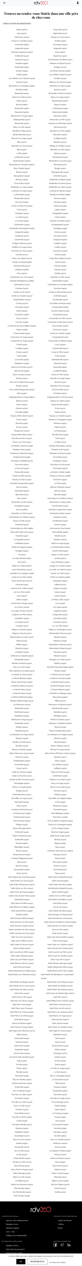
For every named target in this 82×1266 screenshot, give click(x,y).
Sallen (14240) (22, 1035)
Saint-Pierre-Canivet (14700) (60, 1005)
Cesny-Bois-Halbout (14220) (60, 258)
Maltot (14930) (21, 645)
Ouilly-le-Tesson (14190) (60, 772)
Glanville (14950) (60, 495)
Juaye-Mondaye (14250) (60, 562)
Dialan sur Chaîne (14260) (22, 566)
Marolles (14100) (60, 656)
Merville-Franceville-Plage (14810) (60, 667)
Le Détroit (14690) (60, 371)
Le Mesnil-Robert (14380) (60, 690)
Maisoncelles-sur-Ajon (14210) (22, 637)
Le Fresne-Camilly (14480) (60, 472)
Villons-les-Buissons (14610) (22, 1185)
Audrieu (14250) (22, 71)
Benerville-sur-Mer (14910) (60, 120)
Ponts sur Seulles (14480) (60, 577)
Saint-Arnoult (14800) (60, 881)
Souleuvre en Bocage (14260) (60, 123)
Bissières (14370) (60, 142)
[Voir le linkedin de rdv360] (69, 1245)
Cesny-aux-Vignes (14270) (22, 258)
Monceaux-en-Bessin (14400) (60, 705)
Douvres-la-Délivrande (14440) (22, 382)
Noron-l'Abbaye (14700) (60, 746)
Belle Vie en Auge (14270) (60, 836)
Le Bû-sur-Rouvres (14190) (21, 206)
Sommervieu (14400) (22, 1053)
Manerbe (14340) (21, 648)
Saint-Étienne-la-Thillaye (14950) (21, 907)
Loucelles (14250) (60, 618)
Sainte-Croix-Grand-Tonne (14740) (22, 896)
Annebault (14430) (22, 56)
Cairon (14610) (60, 217)
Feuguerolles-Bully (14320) (21, 435)
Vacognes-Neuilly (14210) (22, 1125)
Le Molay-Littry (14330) (60, 600)
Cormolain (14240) (22, 307)
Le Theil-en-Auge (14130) (60, 1068)
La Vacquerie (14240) (60, 1125)
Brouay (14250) (60, 198)
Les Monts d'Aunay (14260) (60, 71)
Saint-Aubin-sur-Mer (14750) (22, 888)
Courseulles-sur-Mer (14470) (60, 318)
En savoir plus (37, 1262)
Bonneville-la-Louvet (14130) (60, 161)
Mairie (60, 1228)
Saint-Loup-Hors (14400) (60, 960)
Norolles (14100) (22, 746)
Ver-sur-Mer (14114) (21, 1151)
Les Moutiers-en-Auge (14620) (22, 735)
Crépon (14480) (22, 330)
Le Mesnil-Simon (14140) (21, 693)
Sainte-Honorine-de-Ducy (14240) (22, 930)
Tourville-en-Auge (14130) (60, 1098)
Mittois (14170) (60, 701)
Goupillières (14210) (21, 506)
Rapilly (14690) (60, 843)
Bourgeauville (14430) (60, 172)
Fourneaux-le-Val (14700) (60, 465)
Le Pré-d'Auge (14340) (60, 828)
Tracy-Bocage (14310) (60, 1102)
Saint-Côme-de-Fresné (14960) (22, 892)
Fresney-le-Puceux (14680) (60, 476)
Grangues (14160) (60, 517)
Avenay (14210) (22, 82)
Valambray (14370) (22, 37)
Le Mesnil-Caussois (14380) (60, 678)
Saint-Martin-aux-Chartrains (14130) (22, 975)
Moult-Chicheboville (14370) (60, 731)
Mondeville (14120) (22, 708)
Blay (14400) (22, 150)
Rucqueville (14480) (21, 870)
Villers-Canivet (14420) (60, 1173)
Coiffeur (61, 1224)
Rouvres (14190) (22, 866)
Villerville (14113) (60, 1177)
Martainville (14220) (22, 660)
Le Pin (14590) (60, 802)
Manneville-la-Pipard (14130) (60, 648)
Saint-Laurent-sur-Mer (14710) (60, 952)
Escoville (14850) (21, 412)
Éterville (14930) (22, 423)
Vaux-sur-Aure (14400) (22, 1140)
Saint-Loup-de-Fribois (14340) (22, 960)
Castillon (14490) (60, 243)
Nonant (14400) (60, 742)
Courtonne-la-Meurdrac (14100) (60, 322)
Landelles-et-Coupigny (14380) (22, 573)
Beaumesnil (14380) (60, 112)
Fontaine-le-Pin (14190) (60, 450)
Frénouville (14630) (22, 472)
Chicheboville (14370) (22, 266)
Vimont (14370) (60, 1188)
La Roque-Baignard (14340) (22, 858)
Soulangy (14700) (60, 1053)
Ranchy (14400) (60, 840)
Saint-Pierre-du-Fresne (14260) (22, 1012)
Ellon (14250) (22, 393)
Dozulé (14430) (60, 382)
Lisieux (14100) (60, 592)
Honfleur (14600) (60, 540)
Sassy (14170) (60, 1042)
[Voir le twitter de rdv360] (62, 1245)
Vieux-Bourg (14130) (22, 1166)
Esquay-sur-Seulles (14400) (60, 416)
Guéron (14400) (60, 525)
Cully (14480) (22, 356)
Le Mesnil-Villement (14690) (22, 697)
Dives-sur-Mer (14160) (60, 375)
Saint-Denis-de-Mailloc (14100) (60, 900)
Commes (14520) (60, 288)
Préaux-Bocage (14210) (22, 828)
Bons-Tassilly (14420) (22, 168)
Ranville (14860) (22, 843)
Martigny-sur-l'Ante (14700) (60, 660)
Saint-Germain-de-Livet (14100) (60, 918)
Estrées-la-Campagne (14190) (60, 420)
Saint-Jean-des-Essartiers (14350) (60, 937)
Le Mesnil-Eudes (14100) (60, 682)
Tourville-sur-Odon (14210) (22, 1102)
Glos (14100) (22, 498)
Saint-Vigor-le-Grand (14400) (60, 1031)
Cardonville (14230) (21, 240)
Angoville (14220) (60, 48)
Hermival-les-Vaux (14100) (60, 528)
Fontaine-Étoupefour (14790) (60, 446)
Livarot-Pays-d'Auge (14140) (22, 603)
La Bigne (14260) (60, 138)
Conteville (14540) (60, 296)
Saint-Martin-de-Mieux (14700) (22, 990)
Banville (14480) (22, 90)
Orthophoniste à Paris (14, 1253)
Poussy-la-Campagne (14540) (60, 825)
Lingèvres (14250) (60, 588)
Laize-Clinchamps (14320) (22, 570)
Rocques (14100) (60, 855)
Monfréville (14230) (22, 712)
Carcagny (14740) (60, 236)
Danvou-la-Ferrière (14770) (21, 367)
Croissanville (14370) (60, 348)
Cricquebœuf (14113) (60, 337)
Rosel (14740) (60, 858)
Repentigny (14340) (21, 847)
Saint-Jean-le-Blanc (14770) (22, 941)
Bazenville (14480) (22, 108)
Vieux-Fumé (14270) (60, 1166)
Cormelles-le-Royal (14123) (60, 303)
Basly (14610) (22, 101)
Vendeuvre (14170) (60, 1143)
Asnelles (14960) (21, 63)
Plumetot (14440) (60, 810)
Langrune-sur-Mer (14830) (22, 577)
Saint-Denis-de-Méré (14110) (22, 903)
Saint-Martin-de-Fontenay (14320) (60, 982)
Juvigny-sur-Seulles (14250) (60, 566)
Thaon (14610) (21, 1068)
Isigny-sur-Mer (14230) (60, 555)
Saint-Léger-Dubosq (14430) (22, 956)
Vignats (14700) (60, 1170)
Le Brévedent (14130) (22, 195)
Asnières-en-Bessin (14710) (60, 63)
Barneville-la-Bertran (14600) (60, 93)
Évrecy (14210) (21, 427)
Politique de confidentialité (16, 1236)
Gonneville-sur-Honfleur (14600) (60, 498)
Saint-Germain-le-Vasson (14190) (60, 926)
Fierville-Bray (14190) (60, 435)
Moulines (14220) (21, 731)
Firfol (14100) (60, 438)
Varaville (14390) (60, 1128)
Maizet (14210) (21, 641)
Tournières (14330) (22, 1098)
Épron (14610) (22, 405)
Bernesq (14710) (60, 127)
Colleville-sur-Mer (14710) (60, 277)
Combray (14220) (22, 288)
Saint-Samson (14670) (60, 1020)
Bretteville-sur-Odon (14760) (60, 187)
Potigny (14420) (22, 825)
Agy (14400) (21, 33)
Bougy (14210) (60, 168)
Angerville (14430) (22, 48)
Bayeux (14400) (60, 105)
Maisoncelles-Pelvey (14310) (60, 633)
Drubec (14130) (22, 386)
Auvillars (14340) (60, 78)
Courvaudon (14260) (60, 326)
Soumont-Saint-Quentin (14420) (22, 1057)
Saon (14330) (60, 1038)
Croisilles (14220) (21, 348)
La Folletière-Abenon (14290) (22, 446)
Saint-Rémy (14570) (21, 1020)
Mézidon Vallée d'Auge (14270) (22, 701)
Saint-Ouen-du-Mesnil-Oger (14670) (60, 993)
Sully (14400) (22, 1061)
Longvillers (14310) (22, 618)
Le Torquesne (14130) (60, 1080)
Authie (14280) (21, 75)
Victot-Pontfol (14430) (21, 1158)
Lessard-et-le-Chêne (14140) (22, 588)
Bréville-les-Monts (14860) (60, 195)
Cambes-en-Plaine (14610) (60, 221)
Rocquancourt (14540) (22, 855)
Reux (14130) (60, 847)
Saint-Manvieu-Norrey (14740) (22, 963)
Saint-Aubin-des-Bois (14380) (60, 885)
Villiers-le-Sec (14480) (60, 1181)
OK (21, 1262)
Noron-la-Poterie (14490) (22, 750)
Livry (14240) (60, 603)
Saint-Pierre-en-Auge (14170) (60, 1016)
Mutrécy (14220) (60, 738)
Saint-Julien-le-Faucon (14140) (22, 945)
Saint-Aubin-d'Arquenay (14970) (21, 885)
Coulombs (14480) (22, 315)
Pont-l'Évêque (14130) (21, 821)
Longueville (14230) (60, 615)
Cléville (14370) (60, 273)
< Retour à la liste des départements (17, 23)
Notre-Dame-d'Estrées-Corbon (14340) (60, 753)
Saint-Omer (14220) (21, 993)
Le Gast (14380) (60, 483)
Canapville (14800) (22, 232)
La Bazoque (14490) (60, 108)
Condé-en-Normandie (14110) (60, 292)
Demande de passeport (15, 1249)
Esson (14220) (22, 420)
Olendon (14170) (60, 757)
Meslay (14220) (60, 671)
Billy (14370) (21, 142)
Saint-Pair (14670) (60, 997)
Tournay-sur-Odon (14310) (22, 1095)
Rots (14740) (22, 862)
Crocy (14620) (60, 345)
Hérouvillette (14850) (60, 532)
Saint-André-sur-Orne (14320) (21, 881)
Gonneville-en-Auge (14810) (60, 502)
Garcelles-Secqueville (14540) (22, 483)
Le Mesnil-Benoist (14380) (22, 678)
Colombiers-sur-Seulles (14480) (60, 285)
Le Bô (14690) (22, 153)
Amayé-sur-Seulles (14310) (21, 41)
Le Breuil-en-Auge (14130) (22, 191)
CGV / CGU (10, 1232)
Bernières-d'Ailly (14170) (22, 131)
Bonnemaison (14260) (21, 161)
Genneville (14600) (22, 491)
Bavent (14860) (22, 105)
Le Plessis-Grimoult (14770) (21, 810)
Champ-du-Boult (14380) (22, 262)
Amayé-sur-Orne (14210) (60, 37)
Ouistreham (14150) (60, 776)
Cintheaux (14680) (22, 270)
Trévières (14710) (21, 1110)
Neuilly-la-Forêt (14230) (22, 742)
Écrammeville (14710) (60, 390)
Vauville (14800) (60, 1136)
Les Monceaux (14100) (22, 705)
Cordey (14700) (22, 303)
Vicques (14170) (60, 1155)
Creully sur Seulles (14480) (60, 333)
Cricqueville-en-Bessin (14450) (60, 341)
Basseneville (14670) (60, 101)
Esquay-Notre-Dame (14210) (22, 416)
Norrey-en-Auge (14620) (60, 750)
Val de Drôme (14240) (60, 1046)
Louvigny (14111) (22, 626)
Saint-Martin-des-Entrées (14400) (60, 990)
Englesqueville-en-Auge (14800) (21, 397)
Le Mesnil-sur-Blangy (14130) (60, 693)
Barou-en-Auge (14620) (60, 97)
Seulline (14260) (22, 915)
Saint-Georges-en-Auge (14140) (60, 915)
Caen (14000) (22, 210)
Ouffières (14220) (60, 768)
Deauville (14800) (60, 367)
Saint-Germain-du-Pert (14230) (22, 922)
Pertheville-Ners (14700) (21, 795)
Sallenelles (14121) (60, 1035)
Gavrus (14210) (22, 487)
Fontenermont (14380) (21, 457)
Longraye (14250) (60, 611)
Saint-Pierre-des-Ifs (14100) (21, 1008)
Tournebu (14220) (60, 1095)
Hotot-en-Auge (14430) (60, 543)
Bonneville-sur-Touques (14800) (21, 165)
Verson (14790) (60, 1147)
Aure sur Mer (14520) (60, 930)
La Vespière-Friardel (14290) (60, 1151)
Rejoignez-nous (12, 1224)
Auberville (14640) (22, 67)
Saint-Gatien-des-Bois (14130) (60, 911)
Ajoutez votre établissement (17, 1221)
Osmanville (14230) (22, 765)
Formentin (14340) (60, 457)
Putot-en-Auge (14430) (60, 832)
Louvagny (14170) (22, 622)
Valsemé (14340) (21, 1128)
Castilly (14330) (60, 247)
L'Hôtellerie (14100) (22, 543)
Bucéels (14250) (60, 202)
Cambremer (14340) (22, 225)
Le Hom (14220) (60, 1072)
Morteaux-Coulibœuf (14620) (60, 723)
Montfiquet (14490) (22, 716)
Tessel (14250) (60, 1065)
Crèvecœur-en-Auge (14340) (21, 337)
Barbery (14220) (60, 90)
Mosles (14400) (22, 727)
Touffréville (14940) (22, 1087)
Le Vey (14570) (21, 1155)
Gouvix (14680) (22, 510)
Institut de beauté (65, 1221)
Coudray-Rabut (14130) (60, 311)
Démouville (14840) (21, 371)
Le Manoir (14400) (22, 652)
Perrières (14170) (60, 791)
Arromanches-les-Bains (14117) (60, 60)
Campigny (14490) (60, 228)
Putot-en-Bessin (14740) (21, 836)
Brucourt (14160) (21, 202)
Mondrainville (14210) (60, 708)
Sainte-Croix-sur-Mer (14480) (60, 896)
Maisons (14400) (60, 637)
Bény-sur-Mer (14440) (21, 127)
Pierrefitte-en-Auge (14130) (21, 798)
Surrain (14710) (60, 1061)
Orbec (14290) (60, 761)
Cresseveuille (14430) (22, 333)
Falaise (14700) (60, 427)
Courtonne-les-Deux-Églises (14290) (22, 326)
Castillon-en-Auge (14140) (22, 247)
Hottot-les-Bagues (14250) (22, 547)
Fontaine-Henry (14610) (22, 450)
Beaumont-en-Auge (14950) (22, 116)
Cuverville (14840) (22, 360)
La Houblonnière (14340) (60, 547)
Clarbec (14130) (60, 270)
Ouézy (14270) (21, 768)
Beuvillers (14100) (60, 135)
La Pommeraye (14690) (22, 813)
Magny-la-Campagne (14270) (60, 630)
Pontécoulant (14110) (22, 817)
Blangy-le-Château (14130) (60, 146)
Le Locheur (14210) (22, 607)
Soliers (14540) (60, 1050)
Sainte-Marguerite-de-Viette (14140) (22, 971)
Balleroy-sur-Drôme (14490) (60, 82)
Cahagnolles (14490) (60, 213)
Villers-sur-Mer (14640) (22, 1177)
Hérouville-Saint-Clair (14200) (21, 532)
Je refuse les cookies (57, 1262)
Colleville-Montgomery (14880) (22, 281)
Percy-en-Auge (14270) (60, 783)
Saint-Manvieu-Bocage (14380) (60, 963)
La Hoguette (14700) (22, 540)
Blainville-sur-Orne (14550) (22, 146)
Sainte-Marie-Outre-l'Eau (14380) (60, 971)
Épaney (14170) (22, 401)
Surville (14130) (22, 1065)
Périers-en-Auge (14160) (21, 787)
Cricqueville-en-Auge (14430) (21, 341)
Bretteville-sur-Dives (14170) (60, 183)
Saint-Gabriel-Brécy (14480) (22, 911)
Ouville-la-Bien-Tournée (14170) (22, 780)
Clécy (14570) (22, 273)
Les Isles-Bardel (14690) (21, 558)
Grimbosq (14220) (22, 525)
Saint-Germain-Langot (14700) (22, 926)
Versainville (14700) (21, 1147)
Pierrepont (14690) (22, 802)
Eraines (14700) (22, 408)
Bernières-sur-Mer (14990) (60, 131)
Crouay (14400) (22, 352)
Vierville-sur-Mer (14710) (21, 1162)
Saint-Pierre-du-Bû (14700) (60, 1008)
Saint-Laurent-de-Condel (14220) (60, 948)
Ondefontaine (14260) (22, 761)
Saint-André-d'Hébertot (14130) (60, 877)
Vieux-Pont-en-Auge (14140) (22, 1170)
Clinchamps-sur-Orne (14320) (21, 277)
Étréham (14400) (60, 423)
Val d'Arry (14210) (22, 757)
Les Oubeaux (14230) (60, 765)
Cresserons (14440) (60, 330)
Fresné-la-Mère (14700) (22, 476)
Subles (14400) (60, 1057)
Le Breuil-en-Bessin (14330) (60, 191)
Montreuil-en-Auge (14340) (21, 720)
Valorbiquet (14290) (21, 900)
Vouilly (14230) (60, 1192)
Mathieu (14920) (60, 663)
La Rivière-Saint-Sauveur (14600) (60, 851)
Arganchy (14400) (60, 56)
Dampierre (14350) (22, 363)
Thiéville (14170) (22, 1072)
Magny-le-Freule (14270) (21, 633)
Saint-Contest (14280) (60, 892)
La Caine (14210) (22, 217)
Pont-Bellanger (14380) (60, 813)
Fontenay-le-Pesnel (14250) (60, 453)
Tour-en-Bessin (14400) (22, 1091)
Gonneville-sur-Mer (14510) (21, 502)
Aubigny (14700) (60, 67)
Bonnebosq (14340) (60, 157)
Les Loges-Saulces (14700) (21, 611)
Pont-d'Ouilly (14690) (22, 1196)
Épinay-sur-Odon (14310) (60, 401)
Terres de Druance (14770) (22, 581)
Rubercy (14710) (60, 866)
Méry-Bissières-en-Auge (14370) (22, 671)
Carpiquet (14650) (60, 240)
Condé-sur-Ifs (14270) (21, 292)
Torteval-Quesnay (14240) (22, 1083)
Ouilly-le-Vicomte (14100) (22, 776)
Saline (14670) (60, 1110)
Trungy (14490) (60, 1117)
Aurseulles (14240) (60, 45)
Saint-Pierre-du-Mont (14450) (21, 1016)
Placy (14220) (22, 806)
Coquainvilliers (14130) (22, 300)
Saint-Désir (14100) (60, 903)
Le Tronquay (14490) (60, 1113)
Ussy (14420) (60, 1121)
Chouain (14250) (60, 266)
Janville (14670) (60, 558)
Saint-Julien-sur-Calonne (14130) (60, 945)
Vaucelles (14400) (60, 1132)
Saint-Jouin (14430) (60, 941)
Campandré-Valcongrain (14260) (22, 228)
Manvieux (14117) (60, 652)
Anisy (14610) (60, 52)
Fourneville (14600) (60, 468)
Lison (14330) (22, 596)
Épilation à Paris (12, 1246)
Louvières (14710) (60, 622)
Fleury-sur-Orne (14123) (22, 442)
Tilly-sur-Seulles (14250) (21, 1080)
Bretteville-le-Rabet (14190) (60, 180)
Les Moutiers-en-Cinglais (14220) (60, 735)
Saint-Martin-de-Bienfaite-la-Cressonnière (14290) (57, 976)
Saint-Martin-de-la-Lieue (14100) (21, 986)
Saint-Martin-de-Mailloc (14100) (60, 986)
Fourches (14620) (22, 465)
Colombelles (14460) (60, 281)
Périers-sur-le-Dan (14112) (60, 787)
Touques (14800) (60, 1087)
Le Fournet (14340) (22, 468)
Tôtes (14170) (60, 1083)
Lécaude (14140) (21, 585)
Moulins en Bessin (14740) (22, 663)
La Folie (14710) (60, 442)
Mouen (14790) (60, 727)
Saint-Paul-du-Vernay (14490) (21, 1001)
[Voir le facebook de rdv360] (55, 1245)
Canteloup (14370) (22, 236)
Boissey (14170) (60, 153)
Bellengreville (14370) (22, 120)
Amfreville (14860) (22, 45)
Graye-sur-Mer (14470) (22, 521)
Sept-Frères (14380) (21, 1046)
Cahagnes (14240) (22, 213)
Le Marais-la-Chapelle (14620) (22, 656)
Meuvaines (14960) (60, 697)
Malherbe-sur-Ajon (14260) (60, 86)
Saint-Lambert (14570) (22, 948)
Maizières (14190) (60, 641)
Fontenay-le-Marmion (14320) (21, 453)
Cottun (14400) (22, 311)
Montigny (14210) (60, 716)
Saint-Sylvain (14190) (60, 1023)
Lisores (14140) (60, 596)
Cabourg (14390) (60, 206)
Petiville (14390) (60, 795)
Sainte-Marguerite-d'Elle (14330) (60, 967)
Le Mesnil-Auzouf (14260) (60, 675)
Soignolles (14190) (22, 1050)
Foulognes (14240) (60, 461)
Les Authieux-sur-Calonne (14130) (22, 78)
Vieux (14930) (60, 1162)
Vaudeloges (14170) (21, 1136)
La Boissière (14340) (22, 157)
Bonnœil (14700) (60, 165)
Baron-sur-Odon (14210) (21, 97)
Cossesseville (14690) (60, 307)
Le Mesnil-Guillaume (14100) (22, 686)
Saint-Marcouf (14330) (22, 967)
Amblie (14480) (60, 41)
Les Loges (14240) (60, 607)
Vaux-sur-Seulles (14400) (60, 1140)
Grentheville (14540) (60, 521)
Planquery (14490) (60, 806)
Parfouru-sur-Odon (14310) (60, 780)
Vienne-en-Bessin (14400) (60, 1158)
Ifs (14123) (22, 555)
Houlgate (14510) (21, 551)
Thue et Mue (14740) (22, 183)
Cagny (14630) (60, 210)
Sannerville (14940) (22, 1038)
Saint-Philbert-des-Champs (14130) (60, 1001)
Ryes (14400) (60, 873)
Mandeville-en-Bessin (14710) (60, 645)
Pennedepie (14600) (22, 783)
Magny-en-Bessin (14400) (22, 630)
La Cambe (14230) (22, 221)
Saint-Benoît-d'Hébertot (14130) (60, 888)
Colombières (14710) (22, 285)
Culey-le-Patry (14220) (60, 352)
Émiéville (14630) (60, 393)
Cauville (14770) (22, 255)
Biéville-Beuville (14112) (22, 135)
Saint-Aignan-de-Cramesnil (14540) (22, 877)
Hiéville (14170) (60, 536)
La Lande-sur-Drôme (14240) (60, 570)
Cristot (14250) (21, 345)
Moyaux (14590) (22, 738)
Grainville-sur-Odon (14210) (21, 513)
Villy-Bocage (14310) (22, 1188)
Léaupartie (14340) (60, 581)
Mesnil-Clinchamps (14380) (21, 682)
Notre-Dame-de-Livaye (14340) (22, 753)
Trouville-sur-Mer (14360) (22, 1117)
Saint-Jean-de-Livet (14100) (22, 937)
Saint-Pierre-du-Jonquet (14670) (60, 1012)
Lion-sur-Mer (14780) (22, 592)
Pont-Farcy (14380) (60, 817)
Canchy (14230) (60, 232)
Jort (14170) (21, 562)
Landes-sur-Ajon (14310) (60, 573)
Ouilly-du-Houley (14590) (22, 772)
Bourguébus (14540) (22, 176)
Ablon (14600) (21, 30)
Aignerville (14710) (60, 33)
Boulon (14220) (22, 172)
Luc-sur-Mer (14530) (60, 626)
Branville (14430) (60, 176)
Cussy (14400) (60, 356)
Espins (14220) (60, 412)
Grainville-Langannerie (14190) (60, 510)
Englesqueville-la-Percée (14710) (60, 397)
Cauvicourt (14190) (60, 251)
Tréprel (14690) (60, 1106)
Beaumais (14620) (22, 112)
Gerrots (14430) (60, 491)
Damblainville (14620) (60, 360)
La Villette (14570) (22, 1181)
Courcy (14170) (22, 318)
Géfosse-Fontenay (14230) (60, 487)
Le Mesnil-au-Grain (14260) (21, 675)
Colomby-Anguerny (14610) (22, 52)
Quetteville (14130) (22, 840)
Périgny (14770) (22, 791)
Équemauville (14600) (60, 405)
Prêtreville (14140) (22, 832)
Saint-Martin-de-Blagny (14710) (22, 982)
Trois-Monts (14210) (21, 1113)
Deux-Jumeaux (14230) (22, 375)
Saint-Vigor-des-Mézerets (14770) (22, 1031)
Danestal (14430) (60, 363)
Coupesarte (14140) (60, 315)
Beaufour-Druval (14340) (60, 386)
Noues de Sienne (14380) (21, 1023)
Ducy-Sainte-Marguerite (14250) (21, 390)
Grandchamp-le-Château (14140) (22, 517)
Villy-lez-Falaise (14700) (60, 1185)
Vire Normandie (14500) (22, 1192)
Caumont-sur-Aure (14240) (21, 251)
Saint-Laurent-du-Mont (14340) (22, 952)
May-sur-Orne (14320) (21, 667)
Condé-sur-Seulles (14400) (21, 296)
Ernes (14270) (60, 408)
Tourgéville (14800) (60, 1091)
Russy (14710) (22, 873)
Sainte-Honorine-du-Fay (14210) (21, 933)
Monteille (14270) (60, 712)
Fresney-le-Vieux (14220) (21, 480)
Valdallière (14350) (22, 1132)
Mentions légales (12, 1228)
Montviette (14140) (22, 723)
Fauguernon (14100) (22, 431)
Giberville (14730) (22, 495)
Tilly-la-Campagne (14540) (60, 1076)
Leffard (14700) (60, 585)
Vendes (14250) (22, 1143)
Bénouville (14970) (22, 123)
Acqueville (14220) (60, 30)
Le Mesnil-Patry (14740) (22, 690)
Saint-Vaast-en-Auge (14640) (22, 1027)
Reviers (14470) (22, 851)
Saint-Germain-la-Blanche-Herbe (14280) (60, 922)
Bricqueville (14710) (21, 198)
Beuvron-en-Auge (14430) (22, 138)
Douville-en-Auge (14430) (60, 378)
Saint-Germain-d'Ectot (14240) (22, 918)
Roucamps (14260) (60, 862)
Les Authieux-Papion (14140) (60, 75)
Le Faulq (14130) (60, 431)
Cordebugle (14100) (60, 300)
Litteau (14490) (22, 600)
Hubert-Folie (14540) (60, 551)
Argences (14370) (22, 60)
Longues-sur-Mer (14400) (22, 615)
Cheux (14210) (60, 262)
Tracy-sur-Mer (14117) (21, 1106)
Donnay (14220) (22, 378)
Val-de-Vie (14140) (60, 907)
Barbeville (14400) (22, 93)
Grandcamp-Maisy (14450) (60, 513)
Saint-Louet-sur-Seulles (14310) (60, 956)
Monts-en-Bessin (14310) (60, 720)
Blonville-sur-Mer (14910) (60, 150)
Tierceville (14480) (22, 1076)
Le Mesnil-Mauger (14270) (60, 686)
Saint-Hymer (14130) (60, 933)
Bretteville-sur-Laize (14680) (22, 187)
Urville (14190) (21, 1121)
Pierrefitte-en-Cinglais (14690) (60, 798)
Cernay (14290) (60, 255)
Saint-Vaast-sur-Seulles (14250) (60, 1027)
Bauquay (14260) (60, 116)
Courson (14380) (21, 322)
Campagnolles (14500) (60, 225)
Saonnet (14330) (22, 1042)
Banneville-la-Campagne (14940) (22, 86)
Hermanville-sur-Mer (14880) (22, 528)
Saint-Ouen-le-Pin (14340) (22, 997)
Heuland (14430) (21, 536)
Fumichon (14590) (60, 480)
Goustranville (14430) (60, 506)
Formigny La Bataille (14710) (22, 461)
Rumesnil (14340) (60, 870)
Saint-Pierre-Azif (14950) (21, 1005)
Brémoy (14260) (22, 180)
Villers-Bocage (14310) (22, 1173)
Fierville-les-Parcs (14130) (22, 438)
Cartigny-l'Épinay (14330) (22, 243)
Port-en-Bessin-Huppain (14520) (60, 821)
